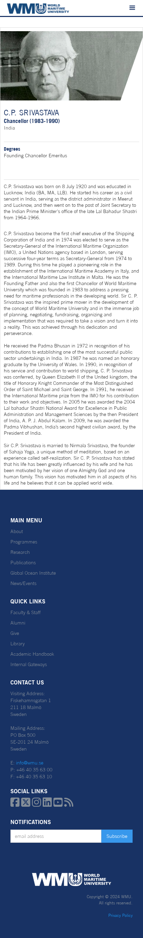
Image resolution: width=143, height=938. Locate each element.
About (16, 531)
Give (14, 633)
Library (17, 643)
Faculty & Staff (25, 612)
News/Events (23, 583)
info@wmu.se (29, 763)
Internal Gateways (28, 664)
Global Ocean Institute (33, 573)
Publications (23, 562)
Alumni (17, 623)
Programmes (23, 542)
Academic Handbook (32, 654)
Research (20, 552)
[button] (132, 8)
